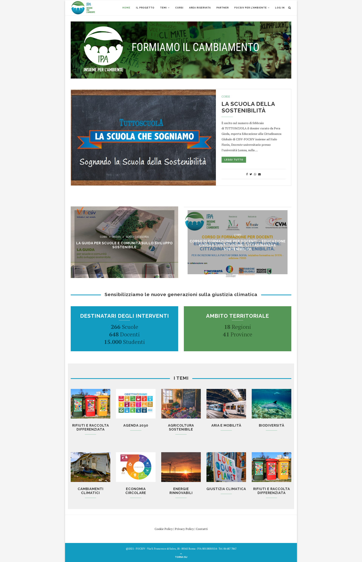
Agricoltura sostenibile (181, 427)
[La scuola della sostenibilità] (143, 137)
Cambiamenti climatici (91, 491)
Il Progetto (145, 7)
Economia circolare (135, 491)
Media (117, 236)
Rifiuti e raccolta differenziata (90, 427)
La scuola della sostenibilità (248, 107)
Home (126, 7)
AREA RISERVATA (200, 7)
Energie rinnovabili (181, 491)
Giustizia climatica (226, 489)
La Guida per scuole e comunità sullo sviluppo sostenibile (124, 245)
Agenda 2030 (135, 425)
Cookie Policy (164, 529)
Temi (163, 7)
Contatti (202, 529)
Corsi (226, 96)
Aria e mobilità (226, 425)
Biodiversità (271, 425)
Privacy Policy (184, 529)
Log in (280, 7)
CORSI (179, 7)
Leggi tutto (233, 159)
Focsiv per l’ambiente (250, 7)
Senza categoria (137, 236)
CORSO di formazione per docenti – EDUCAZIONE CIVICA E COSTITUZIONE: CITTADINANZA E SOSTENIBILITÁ (238, 245)
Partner (222, 7)
